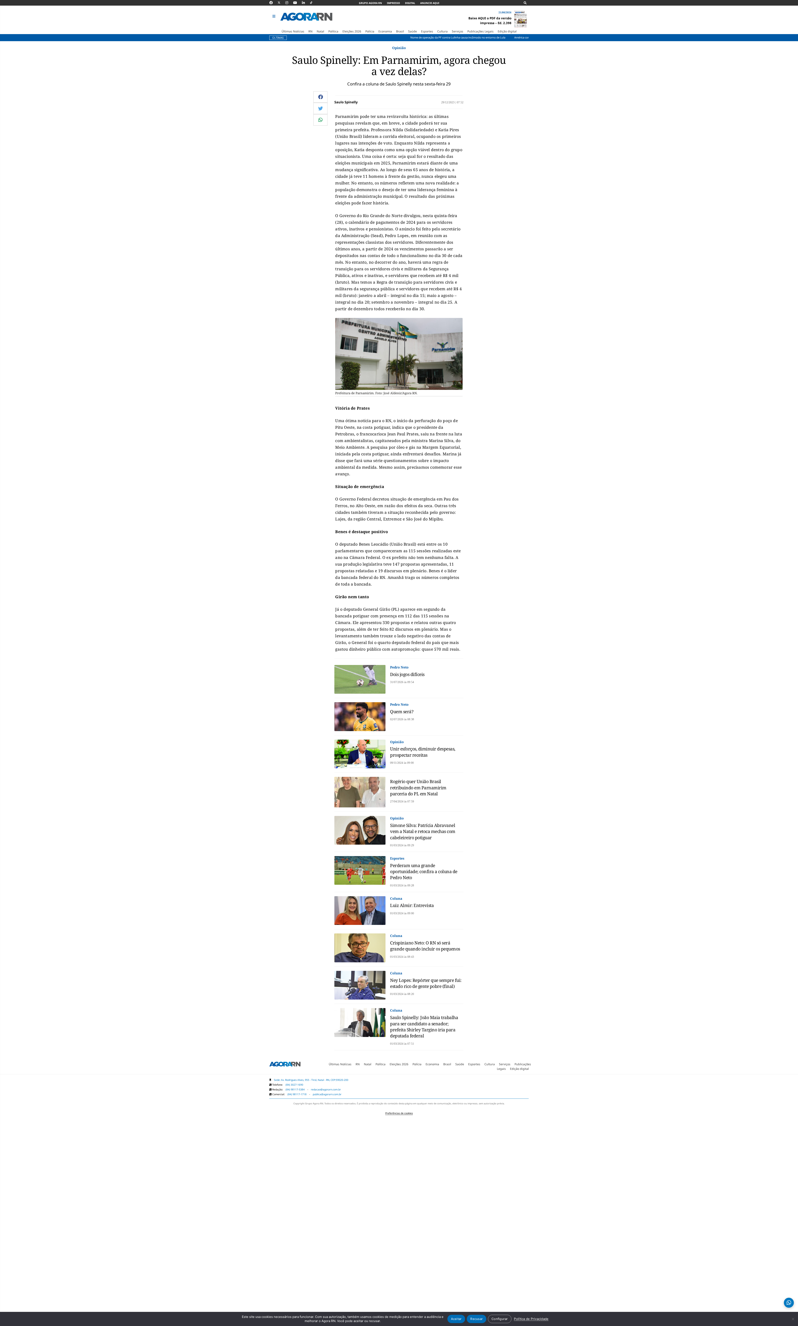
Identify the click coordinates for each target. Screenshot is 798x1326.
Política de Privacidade (531, 1319)
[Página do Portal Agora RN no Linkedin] (305, 2)
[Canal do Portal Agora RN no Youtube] (297, 2)
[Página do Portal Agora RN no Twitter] (281, 2)
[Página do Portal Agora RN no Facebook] (273, 2)
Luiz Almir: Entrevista (412, 905)
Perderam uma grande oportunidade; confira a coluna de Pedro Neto (423, 872)
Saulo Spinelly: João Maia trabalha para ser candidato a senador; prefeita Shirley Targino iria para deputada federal (424, 1027)
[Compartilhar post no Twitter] (320, 108)
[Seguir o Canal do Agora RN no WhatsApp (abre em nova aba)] (789, 1303)
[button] (274, 16)
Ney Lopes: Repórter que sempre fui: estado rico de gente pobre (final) (426, 983)
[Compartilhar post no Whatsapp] (320, 119)
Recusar (476, 1319)
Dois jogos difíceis (407, 674)
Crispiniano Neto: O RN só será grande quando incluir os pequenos (425, 946)
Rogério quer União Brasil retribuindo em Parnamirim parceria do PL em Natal (418, 788)
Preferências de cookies (399, 1113)
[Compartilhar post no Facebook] (320, 97)
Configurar (499, 1319)
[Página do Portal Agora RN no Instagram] (288, 2)
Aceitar (456, 1319)
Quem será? (401, 711)
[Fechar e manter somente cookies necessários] (793, 1319)
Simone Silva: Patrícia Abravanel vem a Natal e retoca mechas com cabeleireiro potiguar (422, 831)
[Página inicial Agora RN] (284, 1065)
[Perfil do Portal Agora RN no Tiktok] (313, 2)
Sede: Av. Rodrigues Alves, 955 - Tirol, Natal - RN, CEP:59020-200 (311, 1080)
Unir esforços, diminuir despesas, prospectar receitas (422, 752)
